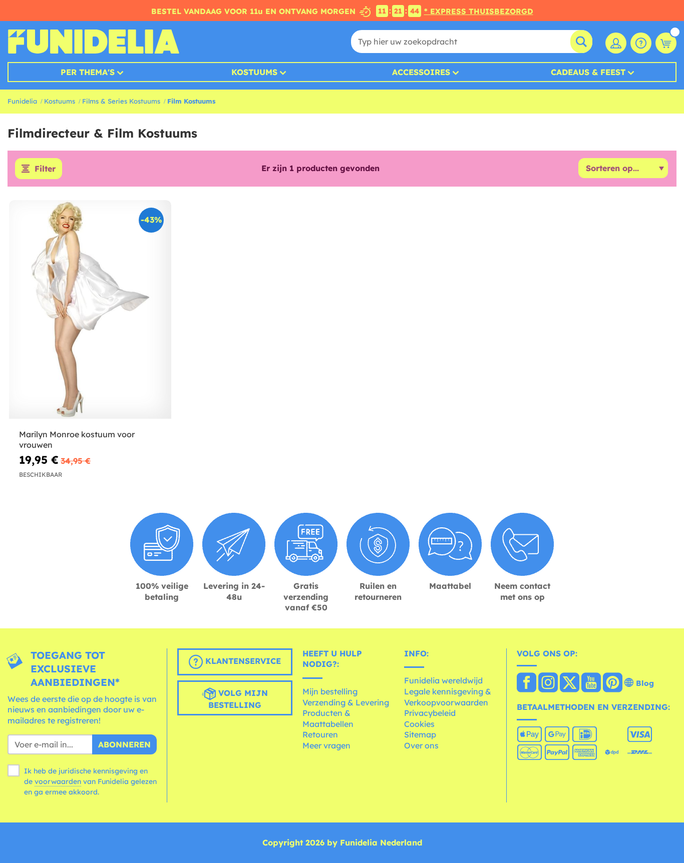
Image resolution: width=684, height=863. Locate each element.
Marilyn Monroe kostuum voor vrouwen (77, 439)
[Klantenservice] (640, 43)
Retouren (320, 734)
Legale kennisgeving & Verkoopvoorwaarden (447, 696)
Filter (45, 169)
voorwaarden (58, 781)
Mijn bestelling (330, 691)
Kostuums (254, 72)
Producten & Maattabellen (328, 718)
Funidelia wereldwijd (443, 680)
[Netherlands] (526, 683)
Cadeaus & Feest (588, 72)
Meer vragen (326, 745)
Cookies (419, 724)
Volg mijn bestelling (238, 699)
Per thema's (88, 72)
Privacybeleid (430, 713)
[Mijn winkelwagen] (665, 43)
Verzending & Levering (345, 702)
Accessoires (421, 72)
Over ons (421, 745)
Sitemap (420, 734)
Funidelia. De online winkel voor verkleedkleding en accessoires (93, 42)
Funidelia (22, 101)
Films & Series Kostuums (121, 101)
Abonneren (124, 744)
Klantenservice (242, 661)
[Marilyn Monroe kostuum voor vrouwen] (90, 309)
